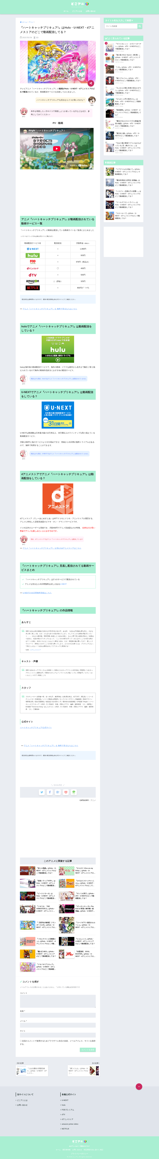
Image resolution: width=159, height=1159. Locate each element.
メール (23, 1021)
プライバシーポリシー (79, 1154)
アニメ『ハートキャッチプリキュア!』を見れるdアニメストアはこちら (52, 548)
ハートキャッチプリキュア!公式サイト (36, 728)
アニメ (93, 800)
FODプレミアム (68, 1110)
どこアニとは (77, 11)
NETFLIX (65, 1129)
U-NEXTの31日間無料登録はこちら (37, 593)
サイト (23, 1031)
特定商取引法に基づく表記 (93, 1150)
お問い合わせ (91, 11)
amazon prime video (70, 1124)
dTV (63, 1114)
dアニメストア (67, 1119)
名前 (22, 1011)
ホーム (66, 11)
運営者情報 (66, 1150)
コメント (23, 993)
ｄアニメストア (35, 650)
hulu (63, 1105)
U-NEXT (63, 584)
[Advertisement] (58, 194)
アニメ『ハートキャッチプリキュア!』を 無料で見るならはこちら (50, 309)
